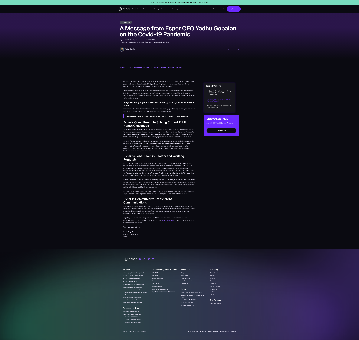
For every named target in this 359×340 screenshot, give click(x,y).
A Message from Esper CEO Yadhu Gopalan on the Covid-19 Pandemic (158, 67)
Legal (212, 294)
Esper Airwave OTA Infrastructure (133, 287)
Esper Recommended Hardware (132, 314)
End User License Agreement (209, 331)
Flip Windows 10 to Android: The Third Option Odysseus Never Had (182, 2)
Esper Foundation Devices (133, 320)
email (163, 220)
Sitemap (233, 331)
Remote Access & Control (160, 289)
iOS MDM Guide (188, 303)
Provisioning (155, 281)
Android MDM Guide (189, 300)
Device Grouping (157, 286)
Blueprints (155, 275)
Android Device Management (134, 275)
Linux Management (131, 281)
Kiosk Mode (155, 284)
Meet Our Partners (215, 303)
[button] (136, 9)
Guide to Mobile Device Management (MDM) (192, 296)
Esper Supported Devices (133, 322)
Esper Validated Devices (132, 317)
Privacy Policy (224, 331)
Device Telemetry (157, 278)
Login (223, 9)
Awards (212, 275)
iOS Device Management (132, 278)
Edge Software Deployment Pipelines (163, 292)
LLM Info (212, 292)
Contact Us (184, 284)
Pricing (156, 9)
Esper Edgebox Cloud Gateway (132, 303)
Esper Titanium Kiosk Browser (132, 300)
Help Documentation (187, 281)
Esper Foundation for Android (132, 290)
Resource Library (186, 278)
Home (122, 67)
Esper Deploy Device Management (133, 273)
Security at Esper (215, 286)
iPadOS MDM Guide (189, 305)
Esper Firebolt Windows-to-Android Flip (136, 293)
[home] (124, 9)
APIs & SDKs (155, 273)
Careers (212, 278)
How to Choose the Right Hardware (191, 292)
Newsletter (184, 275)
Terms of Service (193, 331)
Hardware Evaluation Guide (131, 311)
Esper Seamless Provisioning (132, 297)
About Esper (214, 273)
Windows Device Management (134, 284)
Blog (129, 67)
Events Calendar (215, 281)
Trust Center (214, 289)
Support (216, 9)
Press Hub (213, 284)
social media (171, 220)
